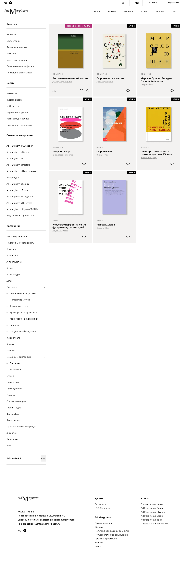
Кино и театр (13, 338)
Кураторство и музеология (24, 312)
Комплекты (12, 53)
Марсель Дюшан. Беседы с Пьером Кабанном (156, 80)
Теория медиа (14, 407)
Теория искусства (19, 306)
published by (13, 106)
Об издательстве (104, 523)
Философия (13, 414)
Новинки (11, 34)
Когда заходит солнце (18, 118)
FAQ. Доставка (102, 508)
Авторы (112, 11)
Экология (11, 433)
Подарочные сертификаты (20, 66)
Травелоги (15, 369)
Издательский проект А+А (20, 215)
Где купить (100, 504)
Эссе (9, 445)
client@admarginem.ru (62, 520)
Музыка (10, 376)
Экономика (12, 439)
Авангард (11, 249)
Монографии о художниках (24, 319)
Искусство (57, 74)
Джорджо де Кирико (62, 82)
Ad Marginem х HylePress (19, 203)
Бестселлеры (14, 41)
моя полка (152, 3)
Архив (10, 268)
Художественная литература (22, 426)
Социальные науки (16, 401)
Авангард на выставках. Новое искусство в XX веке (156, 153)
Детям (10, 281)
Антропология (14, 262)
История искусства (20, 299)
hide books (12, 93)
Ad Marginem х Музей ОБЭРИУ (22, 209)
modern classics (14, 100)
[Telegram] (24, 530)
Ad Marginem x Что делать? (20, 196)
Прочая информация (106, 538)
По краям (128, 11)
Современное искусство (23, 293)
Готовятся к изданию (17, 47)
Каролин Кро (103, 228)
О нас (174, 11)
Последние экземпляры (19, 72)
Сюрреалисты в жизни (110, 78)
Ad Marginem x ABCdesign (20, 146)
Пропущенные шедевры (19, 125)
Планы (160, 11)
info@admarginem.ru (48, 524)
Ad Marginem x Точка (17, 190)
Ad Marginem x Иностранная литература (21, 174)
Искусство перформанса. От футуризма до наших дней (69, 226)
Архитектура (13, 274)
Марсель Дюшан (106, 224)
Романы (11, 395)
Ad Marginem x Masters (18, 165)
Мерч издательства (17, 60)
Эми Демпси (102, 155)
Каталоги (14, 325)
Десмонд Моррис (105, 82)
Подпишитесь (174, 3)
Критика (11, 350)
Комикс (10, 344)
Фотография (13, 420)
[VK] (19, 530)
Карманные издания (17, 112)
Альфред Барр (61, 151)
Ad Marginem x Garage (18, 152)
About (98, 546)
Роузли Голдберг (60, 231)
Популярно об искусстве (23, 331)
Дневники (15, 363)
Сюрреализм (104, 151)
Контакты (99, 542)
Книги (97, 11)
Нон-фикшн (13, 382)
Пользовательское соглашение (111, 535)
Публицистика (14, 388)
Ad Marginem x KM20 (17, 158)
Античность (12, 255)
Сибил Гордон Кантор (62, 155)
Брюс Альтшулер (149, 157)
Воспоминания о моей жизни (70, 78)
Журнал (144, 11)
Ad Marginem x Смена (18, 184)
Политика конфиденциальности (112, 531)
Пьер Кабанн (147, 84)
